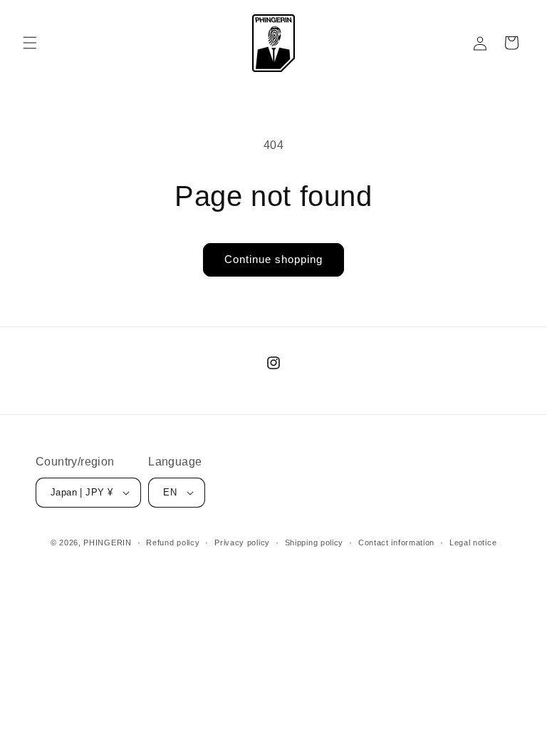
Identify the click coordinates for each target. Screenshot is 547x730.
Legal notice (472, 542)
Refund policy (172, 542)
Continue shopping (273, 259)
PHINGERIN (107, 542)
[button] (30, 42)
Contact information (396, 542)
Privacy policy (242, 542)
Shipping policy (314, 542)
